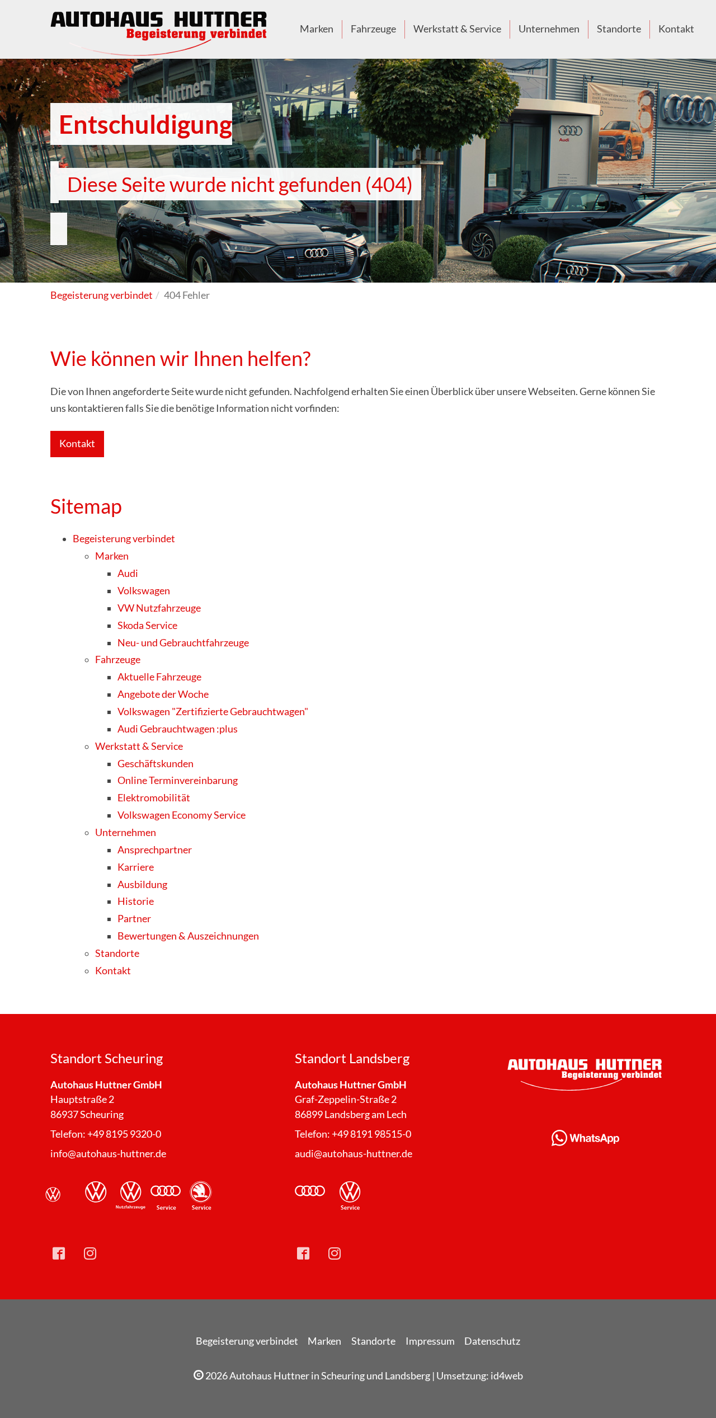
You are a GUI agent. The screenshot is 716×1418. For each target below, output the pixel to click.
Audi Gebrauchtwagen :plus (177, 729)
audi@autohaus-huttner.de (353, 1153)
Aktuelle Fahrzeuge (159, 677)
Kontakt (77, 443)
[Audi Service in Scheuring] (165, 1196)
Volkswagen (143, 591)
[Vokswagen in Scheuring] (60, 1196)
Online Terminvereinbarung (177, 780)
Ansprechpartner (154, 850)
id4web (507, 1376)
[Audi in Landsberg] (310, 1196)
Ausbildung (142, 884)
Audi (127, 573)
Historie (135, 901)
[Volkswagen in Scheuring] (96, 1196)
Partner (134, 918)
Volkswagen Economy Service (181, 815)
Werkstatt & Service (139, 746)
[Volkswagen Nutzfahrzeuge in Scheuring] (131, 1196)
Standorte (117, 953)
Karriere (135, 867)
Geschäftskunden (155, 763)
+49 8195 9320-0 (124, 1134)
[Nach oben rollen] (690, 1392)
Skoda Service (147, 625)
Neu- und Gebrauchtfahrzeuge (183, 643)
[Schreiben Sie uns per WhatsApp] (585, 1137)
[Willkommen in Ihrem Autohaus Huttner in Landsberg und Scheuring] (585, 1075)
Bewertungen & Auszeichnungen (188, 936)
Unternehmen (125, 832)
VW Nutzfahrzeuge (159, 608)
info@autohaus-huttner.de (108, 1153)
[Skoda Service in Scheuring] (201, 1196)
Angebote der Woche (163, 694)
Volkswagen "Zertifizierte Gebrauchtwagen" (212, 711)
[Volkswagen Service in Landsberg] (350, 1196)
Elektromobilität (153, 798)
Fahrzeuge (117, 659)
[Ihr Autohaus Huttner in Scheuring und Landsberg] (159, 29)
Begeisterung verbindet (124, 538)
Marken (112, 556)
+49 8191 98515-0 (371, 1134)
